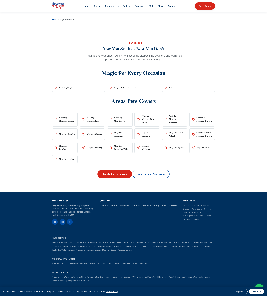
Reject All (240, 291)
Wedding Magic (66, 87)
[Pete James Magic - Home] (58, 5)
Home (86, 6)
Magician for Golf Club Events (65, 263)
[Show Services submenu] (118, 6)
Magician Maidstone (146, 147)
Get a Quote (205, 6)
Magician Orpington (146, 134)
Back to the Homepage (114, 174)
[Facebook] (55, 222)
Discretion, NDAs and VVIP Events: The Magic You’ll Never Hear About (143, 277)
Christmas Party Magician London (204, 134)
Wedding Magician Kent (93, 119)
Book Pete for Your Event (151, 174)
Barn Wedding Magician (90, 263)
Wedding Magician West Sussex (148, 119)
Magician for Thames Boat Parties (116, 263)
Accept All (256, 291)
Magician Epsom (176, 147)
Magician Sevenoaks (118, 134)
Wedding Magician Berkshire (173, 119)
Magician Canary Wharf (176, 134)
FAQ (151, 6)
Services (110, 6)
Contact (171, 6)
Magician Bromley (67, 134)
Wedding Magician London (66, 119)
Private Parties (175, 87)
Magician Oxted (203, 147)
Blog (160, 6)
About (97, 6)
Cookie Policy (112, 291)
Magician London (66, 159)
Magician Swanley (94, 147)
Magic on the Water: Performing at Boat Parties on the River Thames (82, 277)
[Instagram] (62, 222)
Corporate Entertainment (125, 87)
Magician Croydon (94, 134)
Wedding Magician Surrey (121, 119)
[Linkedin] (70, 222)
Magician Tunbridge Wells (121, 147)
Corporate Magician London (204, 119)
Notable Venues (140, 263)
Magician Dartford (63, 147)
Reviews (139, 6)
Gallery (126, 6)
